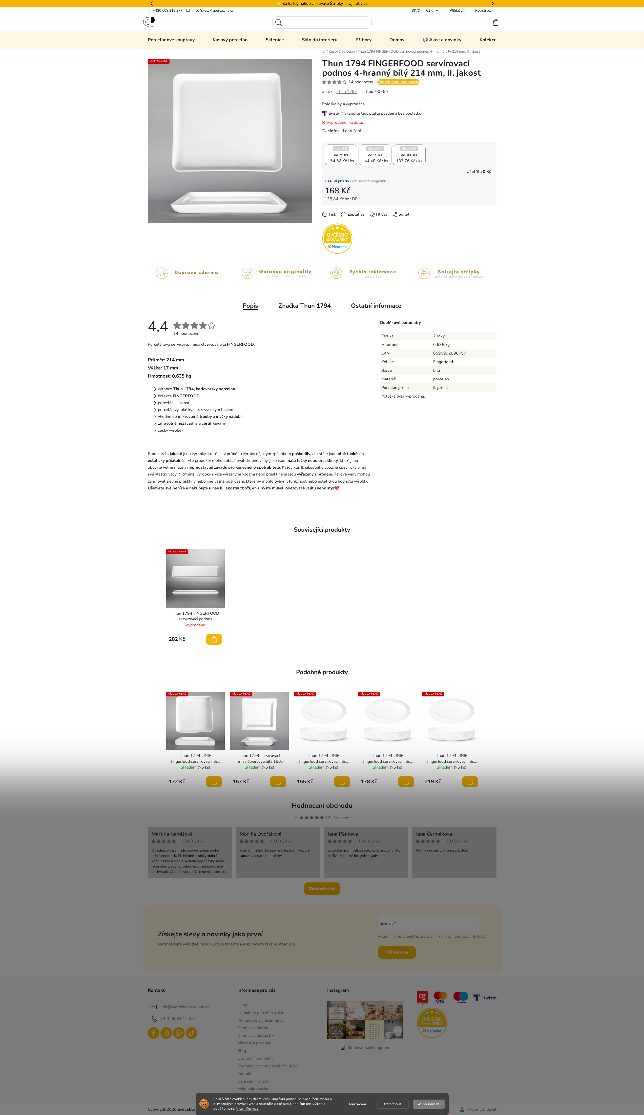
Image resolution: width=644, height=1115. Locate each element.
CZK (430, 10)
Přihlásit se (396, 952)
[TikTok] (191, 1033)
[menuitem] (171, 39)
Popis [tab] (250, 306)
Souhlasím (431, 1104)
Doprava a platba (252, 1028)
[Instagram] (166, 1033)
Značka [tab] (304, 306)
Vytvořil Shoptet (481, 1109)
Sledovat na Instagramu (368, 1047)
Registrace (483, 10)
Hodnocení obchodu (322, 805)
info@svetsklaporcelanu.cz (212, 10)
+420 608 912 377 (167, 10)
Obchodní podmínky (255, 1058)
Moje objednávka (252, 1089)
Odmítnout (392, 1104)
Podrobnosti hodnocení (398, 82)
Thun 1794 (347, 91)
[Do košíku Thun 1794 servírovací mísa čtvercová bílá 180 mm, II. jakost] (278, 781)
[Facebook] (153, 1033)
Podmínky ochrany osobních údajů (268, 1066)
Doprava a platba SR (255, 1035)
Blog (241, 1051)
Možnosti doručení (344, 131)
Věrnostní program (254, 1043)
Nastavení (357, 1104)
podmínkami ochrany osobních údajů (456, 936)
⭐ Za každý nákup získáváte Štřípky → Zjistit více (322, 3)
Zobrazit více (322, 889)
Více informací (247, 1108)
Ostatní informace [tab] (376, 306)
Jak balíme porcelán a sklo (260, 1013)
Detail (214, 639)
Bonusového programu (368, 181)
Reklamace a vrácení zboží (260, 1020)
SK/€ (416, 10)
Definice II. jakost (252, 1081)
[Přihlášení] (477, 23)
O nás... (244, 1005)
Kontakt (244, 1074)
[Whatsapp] (179, 1033)
